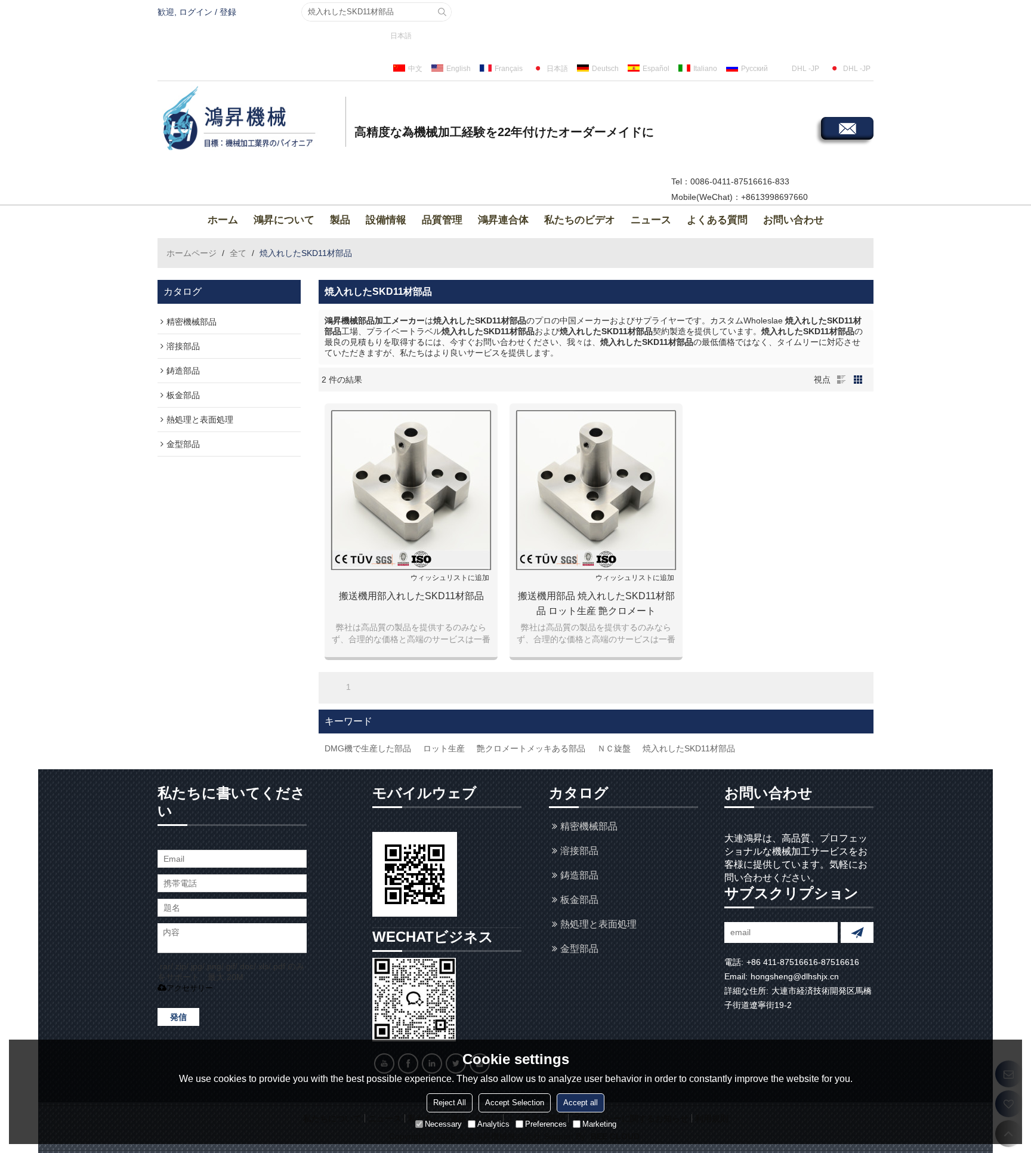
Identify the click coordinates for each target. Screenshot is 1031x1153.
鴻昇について (284, 220)
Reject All (449, 1101)
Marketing (599, 1123)
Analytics (493, 1123)
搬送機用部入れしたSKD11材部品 (411, 596)
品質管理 (442, 220)
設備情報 (386, 220)
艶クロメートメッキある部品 (531, 748)
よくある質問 (717, 220)
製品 (340, 220)
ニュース (651, 220)
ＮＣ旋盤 (614, 748)
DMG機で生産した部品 (368, 748)
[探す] (442, 12)
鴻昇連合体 (503, 220)
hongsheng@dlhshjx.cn (795, 976)
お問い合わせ (793, 220)
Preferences (546, 1123)
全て (238, 253)
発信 (178, 1017)
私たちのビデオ (579, 220)
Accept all (580, 1101)
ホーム (223, 220)
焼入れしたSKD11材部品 (689, 748)
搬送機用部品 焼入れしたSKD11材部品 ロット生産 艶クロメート (596, 603)
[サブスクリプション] (857, 932)
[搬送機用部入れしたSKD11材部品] (411, 490)
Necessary (443, 1123)
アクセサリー (189, 988)
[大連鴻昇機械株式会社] (250, 120)
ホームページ (191, 253)
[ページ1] (332, 687)
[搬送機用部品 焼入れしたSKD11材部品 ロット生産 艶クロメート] (596, 490)
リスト (841, 380)
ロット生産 (444, 748)
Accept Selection (514, 1101)
